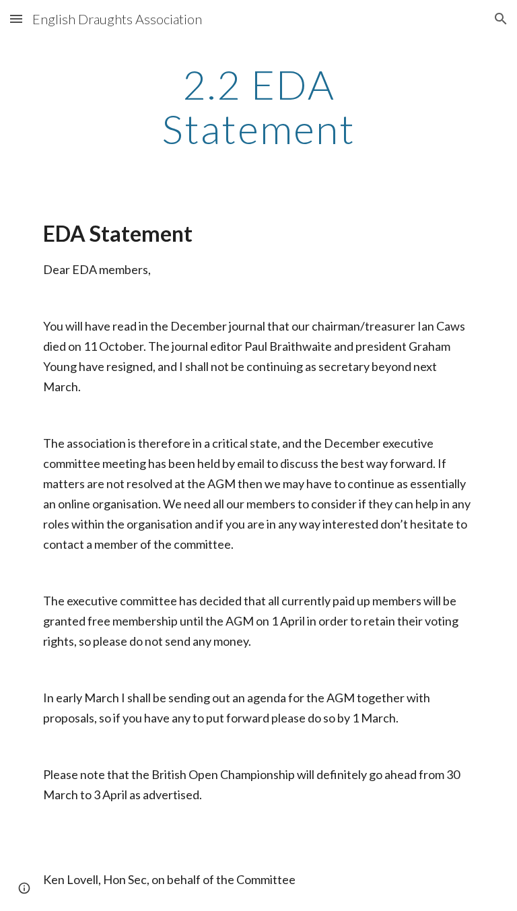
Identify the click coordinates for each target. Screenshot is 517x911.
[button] (16, 18)
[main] (258, 106)
